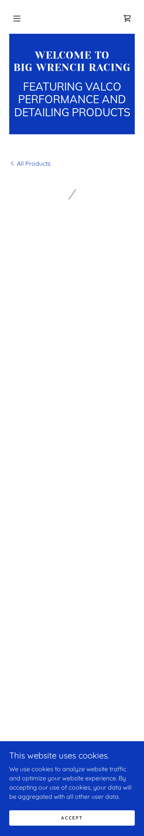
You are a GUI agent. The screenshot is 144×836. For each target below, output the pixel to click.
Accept (72, 818)
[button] (17, 18)
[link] (72, 61)
